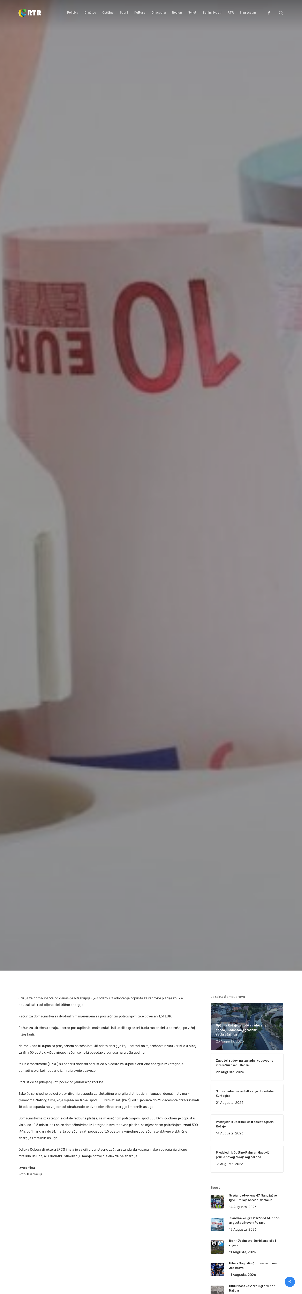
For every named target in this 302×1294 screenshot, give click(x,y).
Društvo (88, 540)
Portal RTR (31, 540)
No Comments (267, 516)
